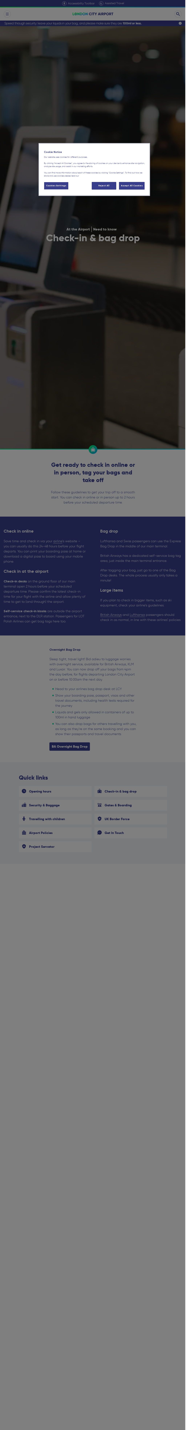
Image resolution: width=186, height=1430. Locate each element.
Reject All (101, 185)
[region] (93, 169)
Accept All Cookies (129, 185)
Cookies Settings (56, 185)
